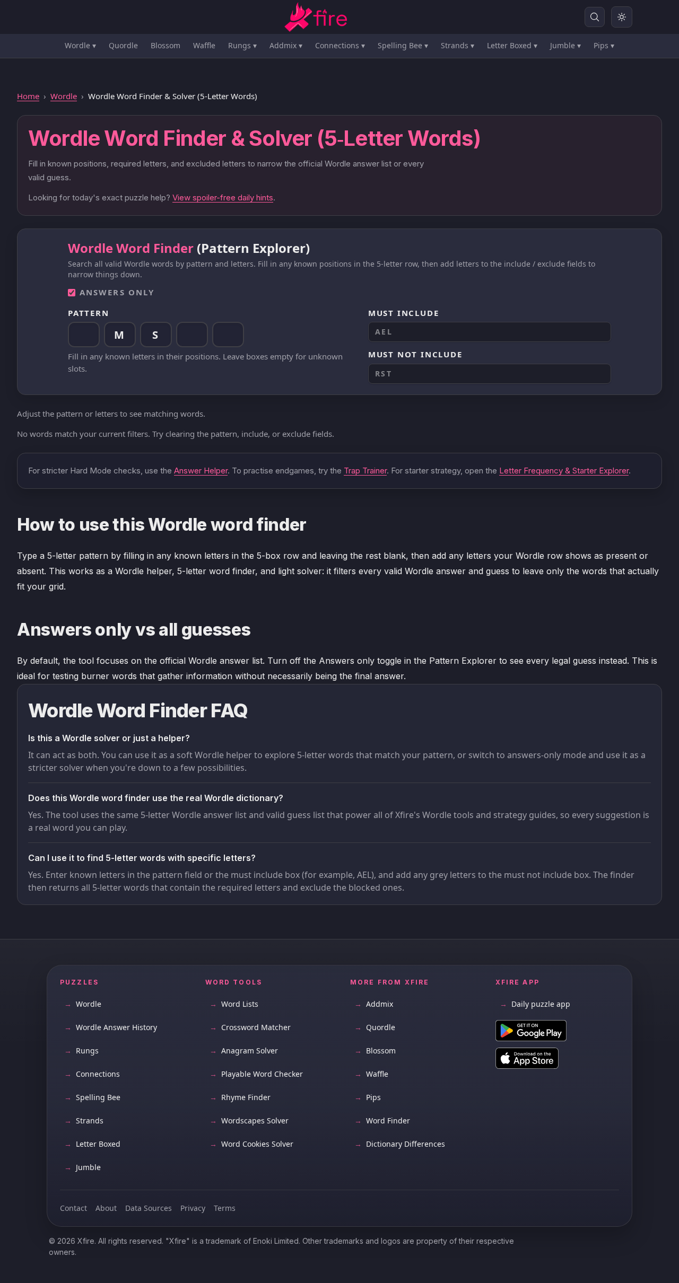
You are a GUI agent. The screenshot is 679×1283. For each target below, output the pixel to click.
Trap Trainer (365, 470)
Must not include (415, 354)
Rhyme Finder (240, 1097)
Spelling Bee (403, 45)
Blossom (165, 45)
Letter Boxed (512, 45)
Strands (457, 45)
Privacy (192, 1208)
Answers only (117, 292)
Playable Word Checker (256, 1074)
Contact (73, 1208)
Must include (403, 312)
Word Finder (382, 1120)
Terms (225, 1208)
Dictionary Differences (399, 1144)
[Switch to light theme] (621, 17)
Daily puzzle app (535, 1004)
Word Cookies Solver (251, 1144)
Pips (604, 45)
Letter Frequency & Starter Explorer (564, 470)
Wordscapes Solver (249, 1120)
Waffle (204, 45)
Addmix (285, 45)
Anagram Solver (244, 1050)
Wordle (80, 45)
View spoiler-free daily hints (222, 197)
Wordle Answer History (110, 1027)
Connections (340, 45)
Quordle (123, 45)
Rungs (242, 45)
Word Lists (234, 1004)
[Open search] (595, 17)
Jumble (565, 45)
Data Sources (148, 1208)
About (106, 1208)
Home (28, 96)
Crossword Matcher (250, 1027)
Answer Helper (201, 470)
